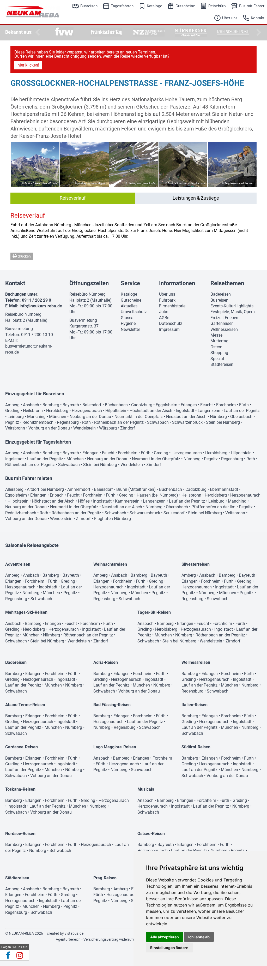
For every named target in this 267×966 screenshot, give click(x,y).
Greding (12, 410)
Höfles (84, 501)
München (57, 416)
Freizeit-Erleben (224, 317)
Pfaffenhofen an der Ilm (213, 506)
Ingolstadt (185, 410)
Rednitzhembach (37, 422)
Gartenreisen (222, 323)
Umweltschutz (134, 311)
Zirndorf (127, 428)
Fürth (244, 404)
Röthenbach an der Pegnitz (119, 422)
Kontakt (257, 18)
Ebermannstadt (224, 489)
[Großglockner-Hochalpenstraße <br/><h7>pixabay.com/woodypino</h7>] (84, 164)
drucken (24, 256)
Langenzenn (209, 410)
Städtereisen (221, 364)
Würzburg (108, 428)
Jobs (163, 311)
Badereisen (220, 294)
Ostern (216, 346)
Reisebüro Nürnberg (23, 314)
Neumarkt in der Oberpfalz (138, 416)
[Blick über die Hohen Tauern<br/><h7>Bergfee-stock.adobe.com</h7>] (232, 164)
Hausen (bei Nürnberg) (157, 495)
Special (217, 358)
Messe (216, 335)
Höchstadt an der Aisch (151, 410)
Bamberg (51, 404)
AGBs (164, 317)
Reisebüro (217, 6)
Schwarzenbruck (187, 422)
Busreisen (89, 6)
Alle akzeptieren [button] (164, 937)
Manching (36, 416)
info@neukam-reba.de (41, 305)
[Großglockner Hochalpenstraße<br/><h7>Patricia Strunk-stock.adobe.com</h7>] (183, 164)
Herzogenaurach (87, 410)
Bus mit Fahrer (251, 6)
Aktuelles (129, 305)
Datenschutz (170, 323)
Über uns (230, 18)
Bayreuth (71, 404)
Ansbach (31, 404)
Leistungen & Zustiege (196, 198)
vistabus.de (74, 933)
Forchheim (226, 404)
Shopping (219, 352)
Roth (86, 422)
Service (130, 283)
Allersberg (14, 489)
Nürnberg (218, 416)
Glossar (128, 317)
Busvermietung (19, 328)
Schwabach (158, 422)
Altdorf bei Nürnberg (45, 489)
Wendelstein (84, 428)
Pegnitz (12, 422)
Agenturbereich (68, 939)
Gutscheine (185, 6)
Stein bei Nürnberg (223, 422)
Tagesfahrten (122, 6)
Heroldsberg (57, 410)
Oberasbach (241, 416)
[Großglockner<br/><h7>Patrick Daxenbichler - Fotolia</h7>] (35, 164)
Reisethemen (227, 283)
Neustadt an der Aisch (186, 416)
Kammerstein (127, 501)
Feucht (206, 404)
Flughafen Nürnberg (112, 518)
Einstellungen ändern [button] (169, 947)
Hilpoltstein (115, 410)
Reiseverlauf (73, 198)
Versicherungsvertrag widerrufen (110, 939)
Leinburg (16, 416)
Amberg (12, 404)
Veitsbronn (15, 428)
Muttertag (219, 340)
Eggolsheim (166, 404)
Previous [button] (36, 32)
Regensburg (68, 422)
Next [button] (258, 32)
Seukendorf (174, 512)
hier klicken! (28, 65)
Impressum (169, 329)
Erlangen (189, 404)
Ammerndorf (78, 489)
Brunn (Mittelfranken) (136, 489)
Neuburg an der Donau (90, 416)
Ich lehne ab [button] (199, 937)
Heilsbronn (33, 410)
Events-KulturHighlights (231, 305)
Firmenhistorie (172, 305)
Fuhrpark (167, 300)
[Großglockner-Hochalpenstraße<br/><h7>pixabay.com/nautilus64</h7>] (133, 164)
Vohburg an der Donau (49, 428)
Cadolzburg (141, 404)
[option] (64, 32)
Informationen (177, 283)
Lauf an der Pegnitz (242, 410)
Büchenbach (116, 404)
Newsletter (130, 329)
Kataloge (154, 6)
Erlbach (57, 495)
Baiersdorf (91, 404)
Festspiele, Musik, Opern (232, 311)
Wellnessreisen (224, 329)
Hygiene (128, 323)
